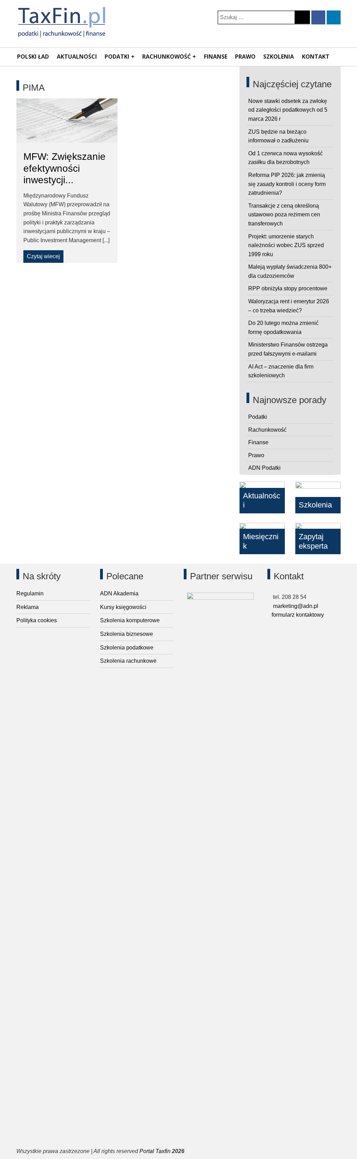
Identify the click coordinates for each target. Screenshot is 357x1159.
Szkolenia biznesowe (126, 634)
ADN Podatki (264, 468)
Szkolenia (278, 56)
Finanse (215, 56)
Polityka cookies (36, 620)
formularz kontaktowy (298, 615)
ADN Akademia (119, 593)
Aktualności (77, 56)
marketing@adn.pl (295, 606)
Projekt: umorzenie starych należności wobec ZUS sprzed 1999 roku (286, 245)
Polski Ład (33, 56)
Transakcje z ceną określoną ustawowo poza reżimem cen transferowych (284, 214)
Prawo (245, 56)
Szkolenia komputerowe (130, 620)
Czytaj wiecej (43, 256)
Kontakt (315, 56)
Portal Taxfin (154, 1151)
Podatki (117, 56)
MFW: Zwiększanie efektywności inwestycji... (64, 168)
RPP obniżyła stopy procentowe (287, 288)
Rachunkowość (166, 56)
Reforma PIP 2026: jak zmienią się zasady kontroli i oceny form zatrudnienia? (287, 184)
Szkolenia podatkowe (126, 648)
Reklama (27, 607)
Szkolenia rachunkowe (128, 661)
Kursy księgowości (123, 607)
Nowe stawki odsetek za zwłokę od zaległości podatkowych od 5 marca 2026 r (287, 110)
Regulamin (30, 593)
